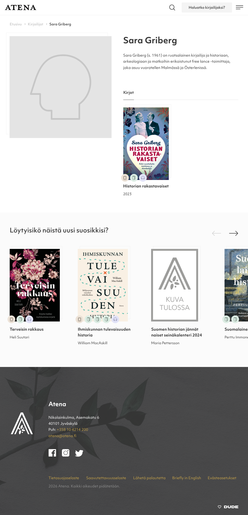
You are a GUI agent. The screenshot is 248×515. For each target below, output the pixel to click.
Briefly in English (186, 478)
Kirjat (128, 93)
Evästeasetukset (222, 478)
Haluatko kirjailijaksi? (207, 7)
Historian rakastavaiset (146, 187)
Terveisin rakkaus (27, 330)
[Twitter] (81, 456)
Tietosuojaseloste (64, 478)
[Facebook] (55, 456)
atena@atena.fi (62, 436)
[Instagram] (68, 456)
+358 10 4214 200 (72, 430)
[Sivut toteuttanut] (228, 508)
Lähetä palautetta (149, 478)
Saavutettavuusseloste (106, 478)
